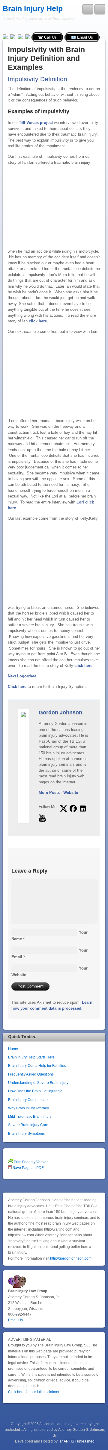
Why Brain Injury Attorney (28, 1108)
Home (13, 1049)
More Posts (49, 792)
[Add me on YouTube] (42, 818)
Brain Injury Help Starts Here (31, 1057)
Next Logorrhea (22, 676)
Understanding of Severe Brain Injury (38, 1083)
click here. (38, 321)
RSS (15, 29)
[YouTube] (20, 36)
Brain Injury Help (33, 8)
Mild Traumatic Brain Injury (30, 1116)
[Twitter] (5, 36)
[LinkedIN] (27, 36)
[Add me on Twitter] (63, 808)
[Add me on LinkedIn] (82, 808)
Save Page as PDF (28, 1168)
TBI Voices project (36, 122)
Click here (17, 686)
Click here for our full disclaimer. (34, 1392)
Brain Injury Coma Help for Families (37, 1065)
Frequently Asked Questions (31, 1074)
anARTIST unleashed (76, 1441)
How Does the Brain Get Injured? (35, 1091)
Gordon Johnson (60, 712)
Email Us (15, 1320)
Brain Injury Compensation (30, 1100)
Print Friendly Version (31, 1162)
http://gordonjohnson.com (71, 1258)
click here (83, 665)
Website (70, 792)
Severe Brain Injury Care (28, 1125)
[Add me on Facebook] (73, 808)
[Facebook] (12, 36)
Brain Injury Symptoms (26, 1133)
